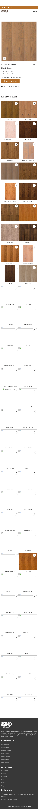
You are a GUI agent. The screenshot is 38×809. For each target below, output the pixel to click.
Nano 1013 (28, 139)
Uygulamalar (4, 770)
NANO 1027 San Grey (28, 427)
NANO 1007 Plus (10, 612)
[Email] (11, 86)
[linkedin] (16, 86)
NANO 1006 (10, 181)
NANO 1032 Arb (10, 427)
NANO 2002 (28, 674)
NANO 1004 (10, 242)
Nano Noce (10, 222)
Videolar (3, 782)
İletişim (3, 785)
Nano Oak (10, 550)
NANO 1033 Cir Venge (28, 201)
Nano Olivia (10, 119)
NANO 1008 (10, 653)
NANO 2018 (28, 571)
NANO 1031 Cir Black (28, 591)
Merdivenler (4, 773)
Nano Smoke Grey (28, 386)
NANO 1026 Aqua (10, 468)
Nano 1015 (28, 653)
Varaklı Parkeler (5, 756)
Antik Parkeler (5, 747)
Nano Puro (10, 160)
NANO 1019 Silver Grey (28, 160)
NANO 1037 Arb (28, 222)
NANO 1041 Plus (28, 612)
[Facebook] (2, 7)
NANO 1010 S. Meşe (10, 530)
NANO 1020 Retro (28, 694)
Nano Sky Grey (28, 550)
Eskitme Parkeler (6, 750)
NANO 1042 (10, 283)
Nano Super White (28, 407)
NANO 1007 (28, 345)
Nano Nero (10, 489)
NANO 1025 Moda (10, 304)
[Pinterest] (14, 86)
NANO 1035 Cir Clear (10, 632)
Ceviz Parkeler (5, 762)
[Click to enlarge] (4, 58)
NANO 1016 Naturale (10, 571)
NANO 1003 (28, 283)
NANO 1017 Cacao (28, 632)
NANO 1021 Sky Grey (28, 263)
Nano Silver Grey (10, 674)
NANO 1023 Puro (28, 530)
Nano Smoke (28, 181)
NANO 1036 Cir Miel (10, 263)
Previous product (32, 64)
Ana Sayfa (4, 64)
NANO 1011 (28, 468)
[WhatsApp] (11, 7)
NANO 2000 (10, 509)
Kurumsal (4, 776)
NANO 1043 (10, 345)
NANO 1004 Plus (10, 715)
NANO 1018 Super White (10, 139)
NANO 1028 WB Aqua (10, 591)
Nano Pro (28, 715)
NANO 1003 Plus (28, 509)
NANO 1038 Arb (28, 489)
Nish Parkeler (5, 744)
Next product (36, 64)
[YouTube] (9, 7)
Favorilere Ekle (17, 77)
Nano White (10, 694)
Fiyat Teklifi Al (10, 81)
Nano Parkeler (12, 64)
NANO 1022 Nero (28, 324)
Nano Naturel (28, 119)
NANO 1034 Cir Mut (10, 448)
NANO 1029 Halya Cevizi (10, 365)
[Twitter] (4, 7)
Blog (2, 779)
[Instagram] (6, 7)
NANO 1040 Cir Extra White (10, 392)
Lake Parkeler (5, 759)
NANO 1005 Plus (28, 365)
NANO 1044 (10, 324)
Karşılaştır (6, 77)
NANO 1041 (28, 304)
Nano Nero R (28, 242)
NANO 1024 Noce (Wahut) (10, 201)
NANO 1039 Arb (28, 448)
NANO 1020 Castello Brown (10, 386)
